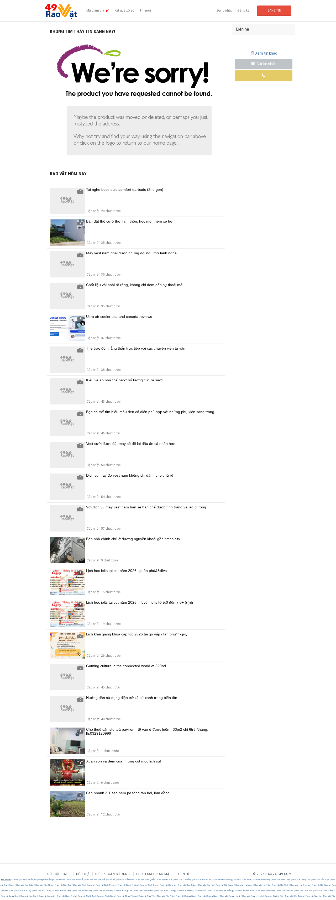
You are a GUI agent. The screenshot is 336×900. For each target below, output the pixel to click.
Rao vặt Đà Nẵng (183, 879)
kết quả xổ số (109, 879)
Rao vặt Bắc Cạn (321, 879)
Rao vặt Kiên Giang (165, 891)
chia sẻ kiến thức (125, 879)
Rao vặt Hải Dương (300, 885)
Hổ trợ (82, 874)
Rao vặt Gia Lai (205, 885)
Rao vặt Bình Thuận (127, 885)
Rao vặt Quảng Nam (208, 896)
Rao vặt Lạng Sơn (10, 896)
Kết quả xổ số (124, 10)
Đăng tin (274, 10)
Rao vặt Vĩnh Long (281, 879)
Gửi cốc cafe (58, 874)
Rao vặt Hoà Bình (102, 891)
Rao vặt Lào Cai (29, 896)
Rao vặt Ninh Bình (106, 896)
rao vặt (15, 879)
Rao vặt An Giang (261, 879)
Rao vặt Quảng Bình (186, 896)
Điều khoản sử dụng (112, 874)
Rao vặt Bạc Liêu (25, 885)
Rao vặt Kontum (184, 891)
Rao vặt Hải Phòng (222, 879)
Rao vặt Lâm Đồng (223, 891)
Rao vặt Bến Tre (63, 885)
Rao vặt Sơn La (313, 896)
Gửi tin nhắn (266, 64)
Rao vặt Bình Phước (106, 885)
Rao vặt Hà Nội (164, 879)
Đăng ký (243, 10)
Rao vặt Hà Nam (244, 885)
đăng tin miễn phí (46, 879)
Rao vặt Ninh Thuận (126, 896)
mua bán (60, 879)
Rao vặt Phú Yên (166, 896)
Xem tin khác (266, 53)
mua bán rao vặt (93, 879)
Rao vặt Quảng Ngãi (230, 896)
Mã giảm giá (95, 10)
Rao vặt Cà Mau (168, 885)
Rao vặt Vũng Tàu (301, 879)
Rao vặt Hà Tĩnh (280, 885)
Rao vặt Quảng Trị (274, 896)
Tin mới (145, 10)
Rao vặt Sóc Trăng (294, 896)
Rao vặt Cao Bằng (187, 885)
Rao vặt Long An (47, 896)
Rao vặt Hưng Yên (123, 891)
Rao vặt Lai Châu (203, 891)
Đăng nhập (224, 10)
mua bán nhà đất (75, 879)
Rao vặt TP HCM (202, 879)
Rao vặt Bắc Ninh (44, 885)
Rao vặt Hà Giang (224, 885)
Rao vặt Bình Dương (83, 885)
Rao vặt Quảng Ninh (252, 896)
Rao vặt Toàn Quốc (145, 879)
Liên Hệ (184, 874)
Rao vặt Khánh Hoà (143, 891)
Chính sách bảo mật (154, 874)
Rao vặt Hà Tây (262, 885)
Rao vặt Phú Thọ (147, 896)
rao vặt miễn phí (28, 879)
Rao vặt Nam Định (66, 896)
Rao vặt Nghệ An (86, 896)
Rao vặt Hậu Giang (82, 891)
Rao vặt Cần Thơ (242, 879)
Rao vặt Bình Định (149, 885)
